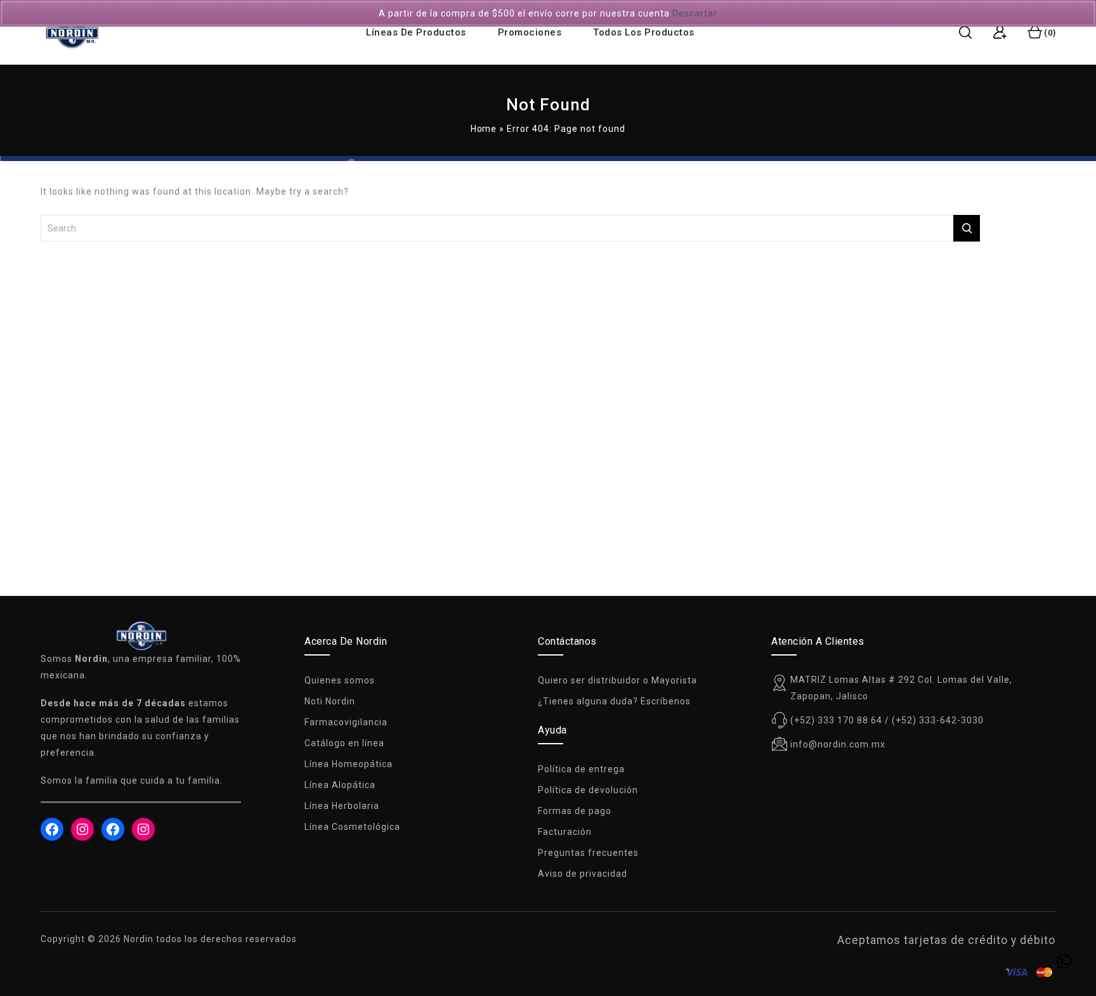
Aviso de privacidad (582, 874)
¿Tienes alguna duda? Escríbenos (614, 701)
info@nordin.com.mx (837, 744)
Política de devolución (588, 790)
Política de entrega (581, 769)
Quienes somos (339, 680)
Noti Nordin (329, 701)
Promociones (530, 32)
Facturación (565, 832)
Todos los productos (644, 32)
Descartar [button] (694, 13)
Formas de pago (574, 811)
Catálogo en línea (344, 743)
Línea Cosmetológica (352, 827)
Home (483, 129)
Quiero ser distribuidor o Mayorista (617, 680)
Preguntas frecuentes (588, 853)
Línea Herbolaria (341, 806)
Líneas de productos (416, 32)
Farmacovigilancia (346, 722)
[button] (1064, 962)
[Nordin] (72, 33)
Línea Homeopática (348, 764)
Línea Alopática (339, 785)
